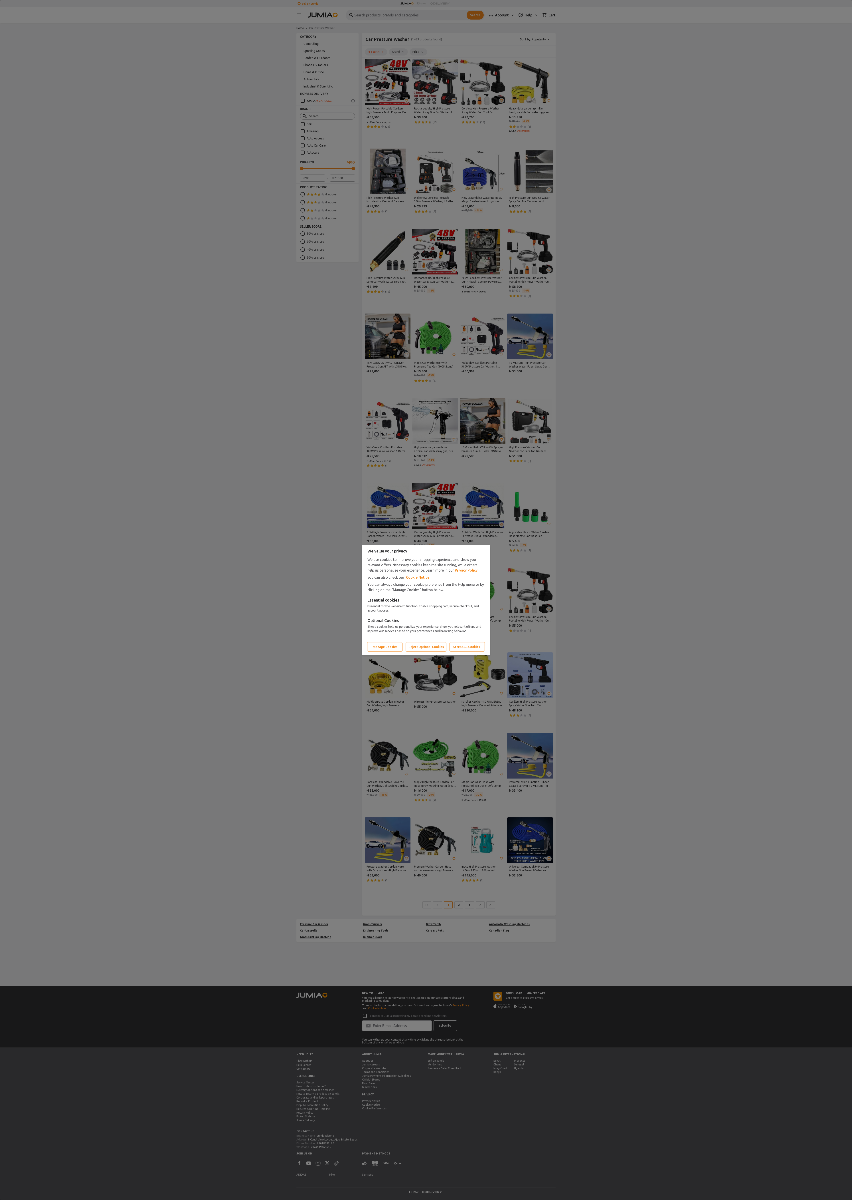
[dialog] (426, 600)
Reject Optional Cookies (426, 647)
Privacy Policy (466, 570)
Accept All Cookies (466, 647)
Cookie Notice (417, 577)
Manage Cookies (385, 647)
